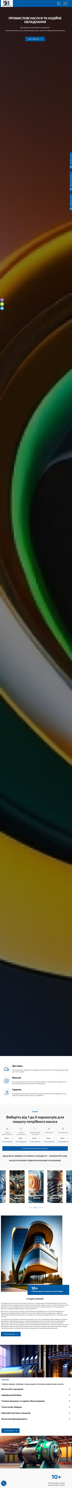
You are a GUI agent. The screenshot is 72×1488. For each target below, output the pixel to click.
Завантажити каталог (71, 180)
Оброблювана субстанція (35, 1133)
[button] (69, 1186)
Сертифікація (63, 1132)
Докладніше (33, 39)
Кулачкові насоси (55, 1196)
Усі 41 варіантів (7, 1141)
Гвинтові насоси (36, 1196)
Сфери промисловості (7, 1133)
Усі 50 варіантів (49, 1141)
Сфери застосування (21, 1133)
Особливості (49, 1132)
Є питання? (9, 1431)
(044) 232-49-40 (60, 3)
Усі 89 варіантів (35, 1141)
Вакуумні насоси (17, 1196)
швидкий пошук (71, 200)
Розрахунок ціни (71, 159)
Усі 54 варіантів (21, 1141)
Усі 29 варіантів (63, 1141)
